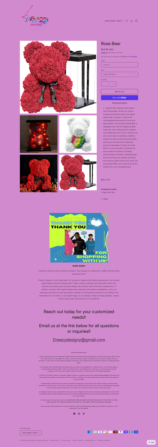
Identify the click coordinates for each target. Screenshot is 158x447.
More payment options (119, 103)
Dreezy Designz (31, 440)
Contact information (103, 440)
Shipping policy (90, 440)
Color (103, 60)
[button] (126, 20)
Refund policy (55, 440)
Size (102, 70)
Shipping (104, 52)
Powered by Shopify (42, 440)
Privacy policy (66, 440)
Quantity (104, 79)
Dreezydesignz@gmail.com (79, 339)
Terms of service (78, 440)
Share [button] (106, 199)
